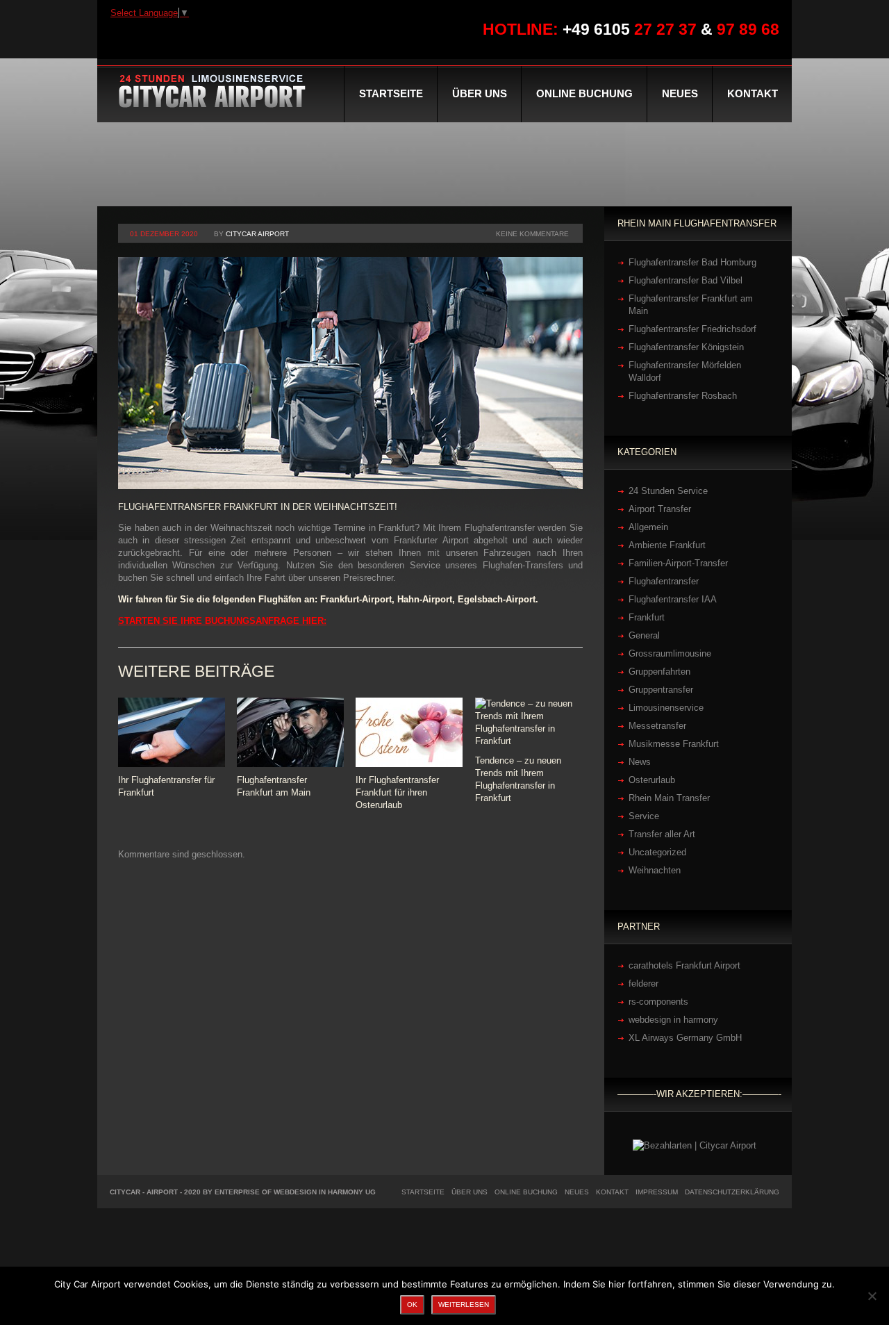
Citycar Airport (257, 234)
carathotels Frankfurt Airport (684, 965)
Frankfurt (647, 617)
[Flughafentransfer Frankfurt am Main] (290, 732)
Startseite (391, 93)
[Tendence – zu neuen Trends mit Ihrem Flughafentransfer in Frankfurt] (528, 723)
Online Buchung (584, 93)
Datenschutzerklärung (732, 1192)
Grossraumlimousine (670, 653)
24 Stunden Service (668, 491)
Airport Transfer (660, 509)
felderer (643, 983)
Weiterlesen (463, 1304)
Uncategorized (657, 852)
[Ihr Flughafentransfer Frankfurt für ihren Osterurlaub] (409, 732)
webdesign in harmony (673, 1019)
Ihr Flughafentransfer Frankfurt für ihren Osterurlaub (397, 792)
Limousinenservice (666, 707)
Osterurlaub (652, 780)
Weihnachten (655, 870)
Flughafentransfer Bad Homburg (692, 262)
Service (644, 816)
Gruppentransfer (661, 689)
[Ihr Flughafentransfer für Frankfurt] (171, 732)
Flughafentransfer (664, 581)
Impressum (656, 1192)
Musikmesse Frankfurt (674, 744)
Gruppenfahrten (659, 671)
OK (412, 1304)
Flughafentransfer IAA (673, 599)
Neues (680, 93)
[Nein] (872, 1296)
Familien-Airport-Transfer (678, 563)
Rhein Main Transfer (669, 798)
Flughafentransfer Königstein (686, 347)
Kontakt (752, 93)
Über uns (479, 93)
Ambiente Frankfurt (667, 545)
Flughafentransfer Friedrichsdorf (692, 329)
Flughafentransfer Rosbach (683, 395)
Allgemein (648, 527)
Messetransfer (657, 726)
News (640, 762)
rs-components (658, 1001)
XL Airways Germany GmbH (685, 1037)
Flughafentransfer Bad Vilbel (685, 280)
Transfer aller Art (662, 834)
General (644, 635)
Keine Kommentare (532, 234)
